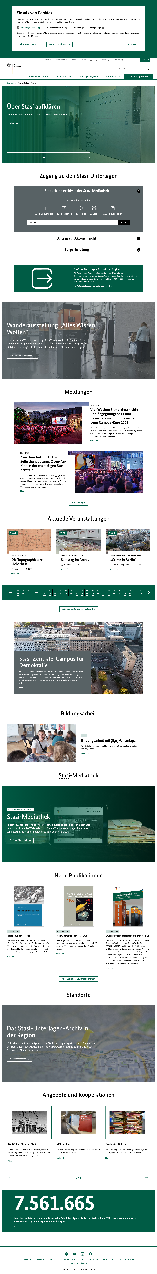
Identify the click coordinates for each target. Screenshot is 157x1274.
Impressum (40, 1259)
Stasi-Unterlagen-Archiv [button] (138, 76)
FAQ (82, 1259)
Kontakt (83, 60)
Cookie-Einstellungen (78, 1263)
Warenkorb (118, 60)
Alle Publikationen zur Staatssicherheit (78, 979)
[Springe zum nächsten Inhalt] (88, 157)
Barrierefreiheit (70, 1259)
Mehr (16, 1227)
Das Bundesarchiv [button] (112, 76)
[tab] (30, 28)
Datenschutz (132, 44)
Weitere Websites (127, 1259)
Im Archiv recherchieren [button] (36, 76)
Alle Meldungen (78, 503)
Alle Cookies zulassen (28, 44)
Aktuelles (48, 60)
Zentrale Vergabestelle (98, 1259)
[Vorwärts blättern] (148, 592)
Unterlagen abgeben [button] (88, 76)
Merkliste (105, 60)
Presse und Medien (61, 60)
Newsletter (26, 1259)
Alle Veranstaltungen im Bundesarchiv (78, 609)
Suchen (124, 222)
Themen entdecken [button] (63, 76)
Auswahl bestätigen (57, 44)
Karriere (74, 60)
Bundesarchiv (11, 83)
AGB (113, 1259)
